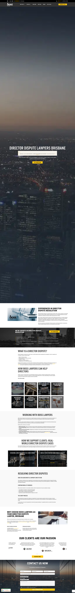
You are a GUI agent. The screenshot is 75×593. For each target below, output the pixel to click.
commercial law (16, 528)
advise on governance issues (44, 400)
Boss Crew (34, 4)
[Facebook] (7, 1)
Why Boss (28, 4)
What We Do (22, 4)
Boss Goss (39, 4)
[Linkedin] (12, 1)
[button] (19, 1)
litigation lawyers (47, 432)
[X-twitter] (9, 1)
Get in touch (49, 4)
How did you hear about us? (24, 575)
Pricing (44, 4)
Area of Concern (22, 578)
